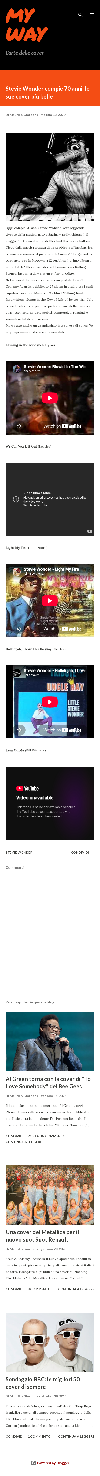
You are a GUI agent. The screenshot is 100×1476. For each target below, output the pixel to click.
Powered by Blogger (52, 1463)
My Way (26, 24)
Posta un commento (47, 1136)
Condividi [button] (80, 852)
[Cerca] (80, 8)
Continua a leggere (24, 1142)
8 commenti (38, 1289)
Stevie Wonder (19, 852)
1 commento (39, 1436)
